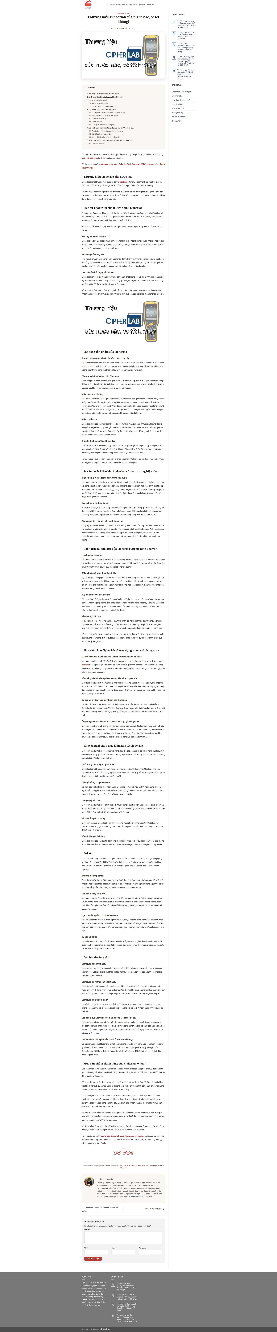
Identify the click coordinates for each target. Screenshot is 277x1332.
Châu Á (126, 1166)
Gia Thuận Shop (139, 5)
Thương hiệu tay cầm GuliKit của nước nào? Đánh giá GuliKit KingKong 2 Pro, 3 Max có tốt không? (186, 61)
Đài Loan (123, 182)
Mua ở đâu (138, 1166)
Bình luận (88, 1229)
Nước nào (145, 1166)
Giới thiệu (150, 5)
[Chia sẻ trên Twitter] (119, 1153)
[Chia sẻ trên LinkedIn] (132, 1153)
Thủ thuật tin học (178, 117)
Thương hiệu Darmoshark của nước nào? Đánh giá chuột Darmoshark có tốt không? (185, 48)
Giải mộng (176, 96)
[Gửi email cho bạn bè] (124, 1153)
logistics (85, 665)
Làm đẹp (175, 104)
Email (114, 1248)
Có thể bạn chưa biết (123, 13)
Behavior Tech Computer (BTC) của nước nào (138, 164)
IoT (85, 366)
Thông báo (176, 113)
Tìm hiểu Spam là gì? (153, 1209)
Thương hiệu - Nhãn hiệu (156, 1166)
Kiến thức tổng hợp (117, 5)
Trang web (142, 1248)
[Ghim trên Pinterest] (128, 1153)
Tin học (129, 5)
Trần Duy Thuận (131, 29)
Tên (86, 1248)
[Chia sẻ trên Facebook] (115, 1153)
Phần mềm (176, 108)
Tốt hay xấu (123, 1168)
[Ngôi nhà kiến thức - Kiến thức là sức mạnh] (92, 5)
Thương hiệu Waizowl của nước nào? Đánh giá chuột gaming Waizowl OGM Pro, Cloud (185, 74)
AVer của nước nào (109, 164)
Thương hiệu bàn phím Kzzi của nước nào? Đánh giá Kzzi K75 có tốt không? (186, 35)
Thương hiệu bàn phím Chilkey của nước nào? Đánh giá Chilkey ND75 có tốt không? (186, 24)
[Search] (107, 5)
